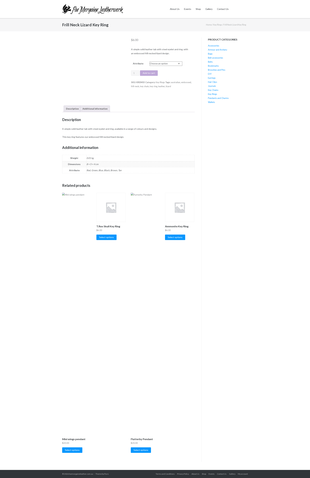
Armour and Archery (217, 49)
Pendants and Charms (218, 98)
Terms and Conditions (165, 474)
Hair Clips (212, 82)
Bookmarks (213, 66)
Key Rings (217, 24)
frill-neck (135, 86)
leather (161, 86)
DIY (210, 74)
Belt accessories (215, 57)
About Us (175, 9)
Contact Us (223, 9)
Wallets (211, 102)
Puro (106, 474)
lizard (168, 86)
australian (175, 82)
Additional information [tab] (95, 108)
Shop (198, 9)
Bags (210, 53)
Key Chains (213, 90)
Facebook (234, 9)
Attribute (138, 63)
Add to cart (149, 73)
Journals (212, 86)
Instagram (241, 9)
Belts (210, 61)
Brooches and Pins (216, 70)
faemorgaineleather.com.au (81, 474)
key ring (153, 86)
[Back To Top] (302, 470)
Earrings (212, 78)
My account (243, 474)
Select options (72, 450)
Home (209, 24)
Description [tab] (72, 108)
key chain (144, 86)
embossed (186, 82)
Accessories (213, 45)
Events (187, 9)
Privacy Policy (183, 474)
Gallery (208, 9)
